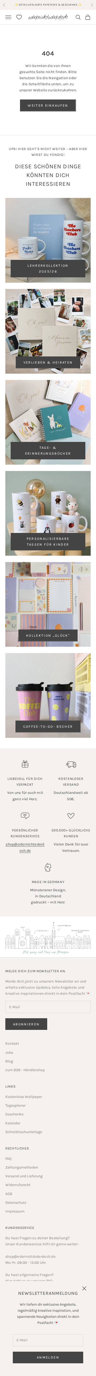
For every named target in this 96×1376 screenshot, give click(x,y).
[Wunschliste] (19, 17)
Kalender (12, 1123)
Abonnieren (26, 1024)
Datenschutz (15, 1202)
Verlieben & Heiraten (48, 362)
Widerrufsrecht (17, 1185)
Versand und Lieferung (24, 1176)
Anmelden (48, 1357)
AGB (8, 1194)
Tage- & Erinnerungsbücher (48, 450)
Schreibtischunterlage (23, 1132)
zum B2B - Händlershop (25, 1070)
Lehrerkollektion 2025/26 (47, 268)
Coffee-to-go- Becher (48, 726)
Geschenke (14, 1114)
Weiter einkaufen (48, 105)
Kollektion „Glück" (48, 635)
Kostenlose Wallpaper (23, 1096)
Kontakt (12, 1043)
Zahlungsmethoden (21, 1167)
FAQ (8, 1158)
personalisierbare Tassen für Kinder (48, 541)
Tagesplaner (15, 1105)
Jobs (9, 1052)
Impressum (15, 1211)
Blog (9, 1061)
